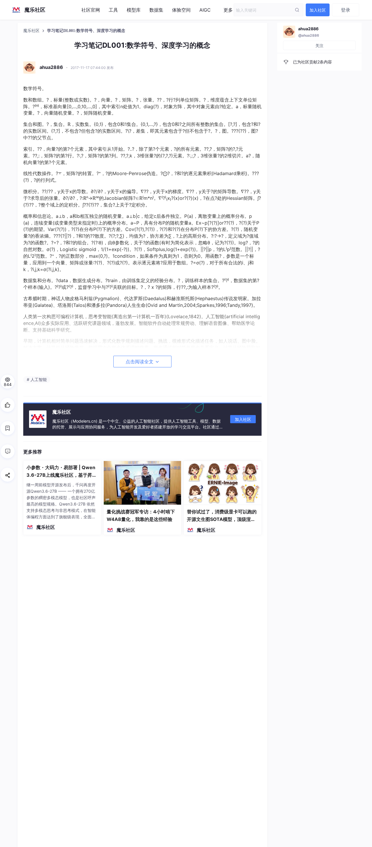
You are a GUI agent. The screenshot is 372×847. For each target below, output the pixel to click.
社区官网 (90, 10)
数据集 (156, 10)
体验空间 (181, 10)
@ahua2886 (308, 35)
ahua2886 (308, 28)
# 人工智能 (37, 379)
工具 (113, 10)
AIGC (205, 10)
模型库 (134, 10)
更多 (228, 10)
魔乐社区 (32, 31)
